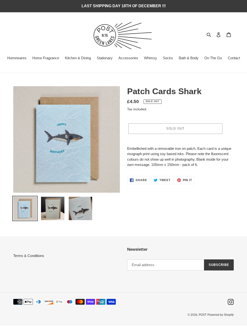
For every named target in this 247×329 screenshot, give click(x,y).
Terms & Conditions (28, 256)
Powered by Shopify (220, 314)
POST (202, 314)
